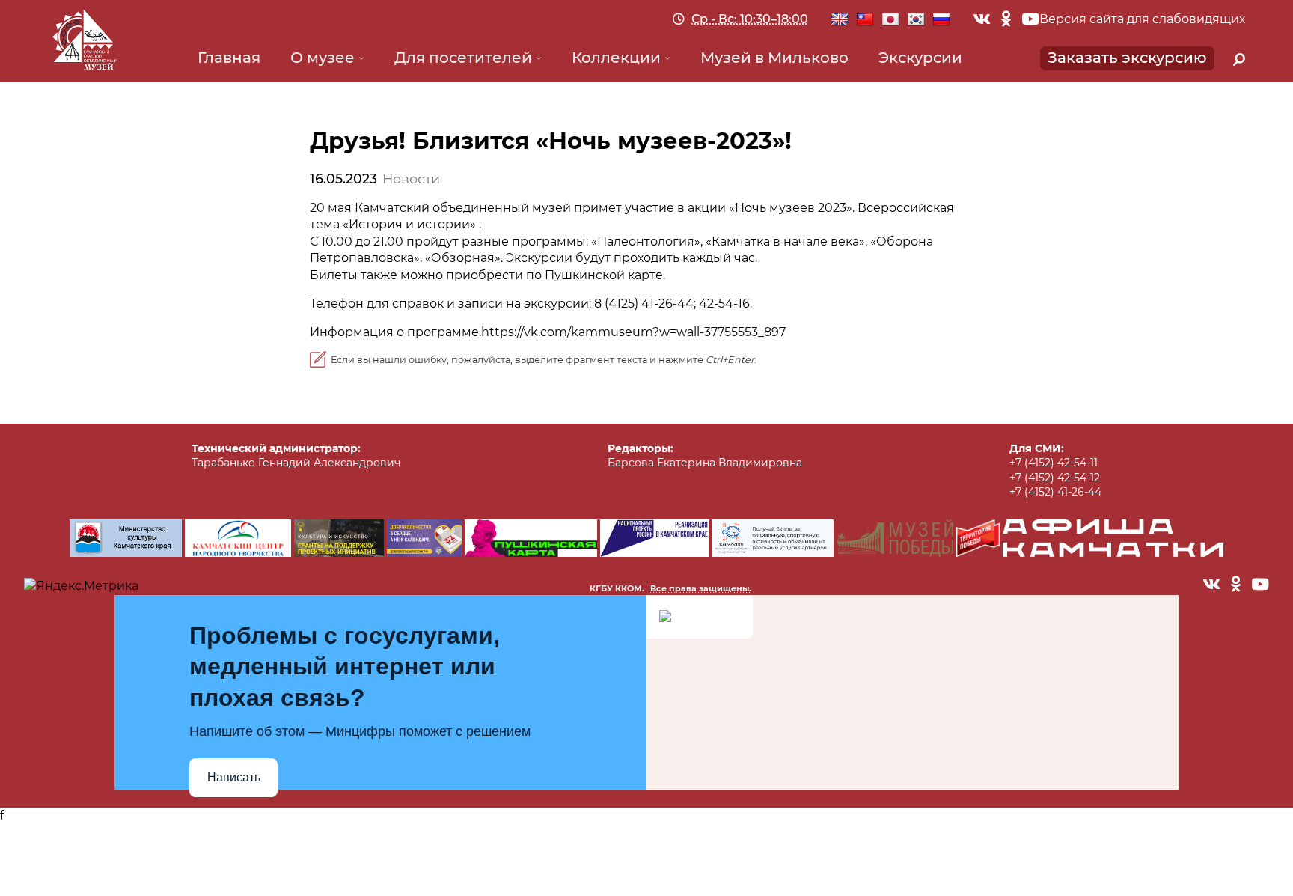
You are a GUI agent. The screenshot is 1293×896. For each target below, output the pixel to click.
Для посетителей (463, 58)
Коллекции (616, 58)
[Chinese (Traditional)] (865, 20)
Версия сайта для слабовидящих (1142, 19)
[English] (840, 20)
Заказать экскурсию (1127, 58)
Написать (233, 777)
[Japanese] (890, 20)
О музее (322, 58)
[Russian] (941, 20)
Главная (229, 58)
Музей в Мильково (774, 58)
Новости (411, 178)
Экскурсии (920, 58)
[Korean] (916, 20)
